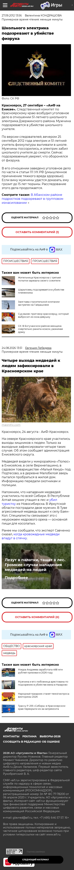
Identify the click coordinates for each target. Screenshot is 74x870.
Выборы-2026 (50, 736)
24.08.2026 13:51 (12, 348)
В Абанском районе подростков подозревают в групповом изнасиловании (32, 199)
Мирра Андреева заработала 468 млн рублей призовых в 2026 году (40, 671)
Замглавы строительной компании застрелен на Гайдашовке (39, 303)
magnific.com (11, 425)
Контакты (11, 736)
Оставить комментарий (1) (37, 232)
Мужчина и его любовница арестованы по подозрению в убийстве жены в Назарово (43, 683)
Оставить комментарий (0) (37, 617)
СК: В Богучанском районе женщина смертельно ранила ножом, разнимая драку (40, 329)
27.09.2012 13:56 (12, 15)
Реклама (29, 736)
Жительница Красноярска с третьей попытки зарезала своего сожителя (39, 279)
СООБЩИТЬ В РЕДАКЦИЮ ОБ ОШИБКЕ (31, 741)
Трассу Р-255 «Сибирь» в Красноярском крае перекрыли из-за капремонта (41, 707)
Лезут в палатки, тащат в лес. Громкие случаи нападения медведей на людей (35, 565)
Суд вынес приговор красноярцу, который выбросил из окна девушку (43, 315)
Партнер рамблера (36, 852)
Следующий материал (35, 859)
